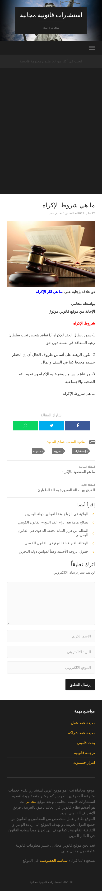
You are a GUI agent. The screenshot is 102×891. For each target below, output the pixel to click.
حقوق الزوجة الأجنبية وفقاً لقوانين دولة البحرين (53, 551)
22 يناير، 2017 (86, 213)
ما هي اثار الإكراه (49, 291)
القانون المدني (76, 441)
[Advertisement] (51, 143)
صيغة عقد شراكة (81, 733)
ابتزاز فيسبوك (84, 762)
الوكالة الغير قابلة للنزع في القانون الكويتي (56, 543)
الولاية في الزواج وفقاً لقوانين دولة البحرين (56, 514)
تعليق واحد (55, 213)
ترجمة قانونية (84, 753)
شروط (57, 451)
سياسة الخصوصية (54, 860)
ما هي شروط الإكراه (68, 205)
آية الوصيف (71, 213)
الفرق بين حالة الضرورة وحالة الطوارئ (66, 487)
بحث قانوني (86, 743)
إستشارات (80, 451)
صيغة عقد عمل (83, 723)
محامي (30, 802)
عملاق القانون (55, 441)
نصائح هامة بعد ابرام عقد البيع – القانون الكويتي (53, 522)
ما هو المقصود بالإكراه (78, 469)
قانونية (37, 451)
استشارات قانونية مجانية (51, 15)
